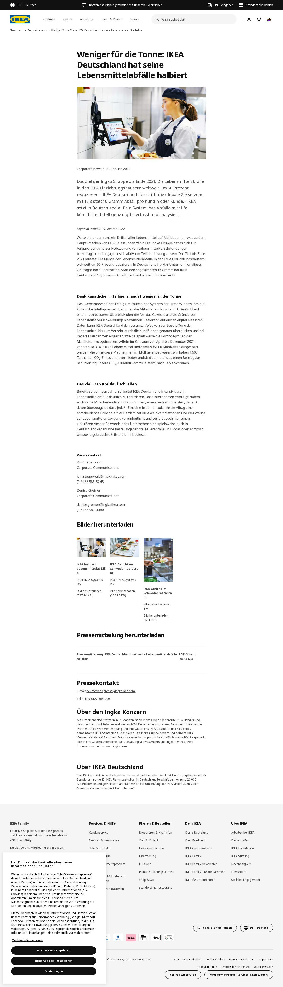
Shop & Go (146, 880)
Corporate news (89, 169)
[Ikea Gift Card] (143, 937)
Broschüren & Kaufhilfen (155, 832)
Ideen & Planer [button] (112, 19)
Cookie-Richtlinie (215, 959)
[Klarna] (131, 937)
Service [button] (134, 19)
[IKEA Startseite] (20, 19)
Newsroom (238, 872)
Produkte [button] (49, 19)
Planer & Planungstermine (156, 872)
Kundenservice (98, 832)
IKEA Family (193, 856)
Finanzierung (147, 856)
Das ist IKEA (239, 840)
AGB (176, 959)
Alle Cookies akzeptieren (53, 950)
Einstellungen (54, 971)
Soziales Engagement (245, 880)
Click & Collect (148, 840)
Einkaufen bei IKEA (151, 848)
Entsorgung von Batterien (106, 889)
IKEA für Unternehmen (200, 880)
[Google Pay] (169, 937)
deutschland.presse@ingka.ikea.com (111, 691)
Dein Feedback (195, 840)
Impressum (266, 959)
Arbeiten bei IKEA (242, 832)
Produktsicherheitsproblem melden (107, 866)
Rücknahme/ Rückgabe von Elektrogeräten (107, 878)
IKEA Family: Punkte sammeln (205, 872)
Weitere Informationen (27, 940)
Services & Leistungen (104, 840)
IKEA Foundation (242, 848)
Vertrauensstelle (263, 967)
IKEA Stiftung (240, 856)
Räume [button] (67, 19)
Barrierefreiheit (192, 959)
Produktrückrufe (100, 856)
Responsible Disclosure (235, 967)
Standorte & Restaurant (155, 887)
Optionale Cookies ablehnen (54, 961)
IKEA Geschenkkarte (198, 848)
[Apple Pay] (156, 937)
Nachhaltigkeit (241, 864)
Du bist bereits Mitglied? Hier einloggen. (37, 847)
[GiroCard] (118, 937)
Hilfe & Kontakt (99, 848)
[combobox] (192, 19)
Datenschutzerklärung (242, 959)
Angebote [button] (86, 19)
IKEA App (145, 864)
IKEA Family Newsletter (201, 864)
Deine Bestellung (196, 832)
